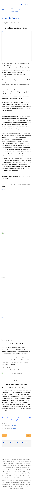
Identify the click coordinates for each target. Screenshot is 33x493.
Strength (7, 22)
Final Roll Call (23, 2)
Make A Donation (25, 4)
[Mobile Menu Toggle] (3, 10)
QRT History (13, 425)
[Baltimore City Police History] (16, 10)
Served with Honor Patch (13, 2)
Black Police (13, 430)
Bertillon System (13, 428)
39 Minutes (13, 427)
